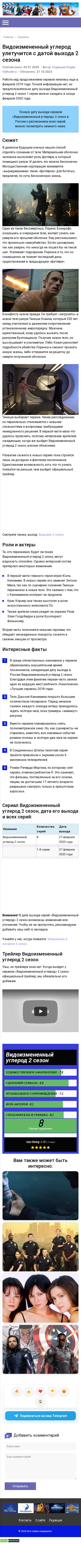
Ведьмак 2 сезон (51, 534)
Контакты (25, 1520)
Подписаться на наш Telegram (43, 1416)
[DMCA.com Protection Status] (10, 1541)
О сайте (40, 1520)
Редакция (55, 1520)
